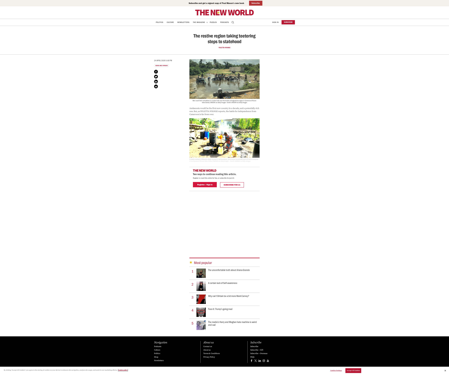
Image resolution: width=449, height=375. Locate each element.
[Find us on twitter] (255, 361)
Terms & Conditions (211, 353)
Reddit (156, 86)
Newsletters (183, 22)
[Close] (445, 370)
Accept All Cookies (353, 370)
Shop (156, 357)
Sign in (275, 22)
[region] (224, 371)
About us (206, 350)
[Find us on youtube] (268, 361)
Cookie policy (123, 370)
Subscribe (256, 3)
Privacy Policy (209, 357)
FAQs (252, 357)
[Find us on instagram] (264, 361)
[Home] (224, 12)
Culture (170, 22)
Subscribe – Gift (256, 350)
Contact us (207, 346)
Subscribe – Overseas (258, 353)
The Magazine (199, 22)
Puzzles (213, 22)
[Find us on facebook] (251, 361)
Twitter (156, 76)
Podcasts (224, 22)
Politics (159, 22)
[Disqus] (224, 220)
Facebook (156, 72)
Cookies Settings (336, 370)
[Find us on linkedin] (260, 361)
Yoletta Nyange (224, 47)
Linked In (156, 81)
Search (233, 22)
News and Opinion (161, 65)
